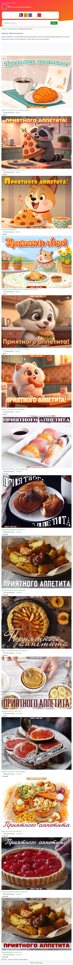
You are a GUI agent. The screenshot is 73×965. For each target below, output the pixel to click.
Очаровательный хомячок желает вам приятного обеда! (19, 289)
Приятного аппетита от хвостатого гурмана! (15, 349)
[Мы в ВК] (30, 15)
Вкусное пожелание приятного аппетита (14, 892)
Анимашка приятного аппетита (11, 952)
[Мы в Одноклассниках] (25, 15)
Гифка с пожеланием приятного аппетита (14, 650)
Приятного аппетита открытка (11, 831)
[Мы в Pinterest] (39, 15)
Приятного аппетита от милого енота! (13, 170)
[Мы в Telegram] (34, 15)
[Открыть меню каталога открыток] (4, 7)
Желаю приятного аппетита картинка (13, 590)
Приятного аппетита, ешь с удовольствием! (15, 110)
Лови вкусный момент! (8, 229)
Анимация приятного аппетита (11, 711)
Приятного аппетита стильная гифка (13, 771)
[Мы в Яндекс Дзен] (21, 15)
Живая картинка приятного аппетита (13, 529)
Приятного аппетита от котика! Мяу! (12, 409)
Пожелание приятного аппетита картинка (14, 469)
